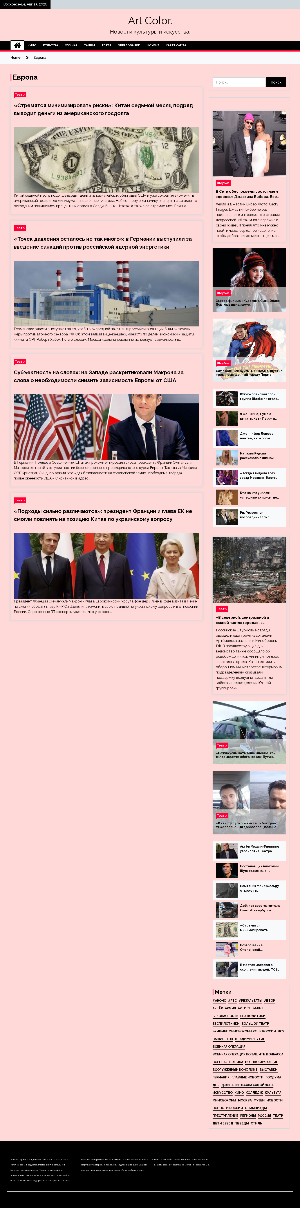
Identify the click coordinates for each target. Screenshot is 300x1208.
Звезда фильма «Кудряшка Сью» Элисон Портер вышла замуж (249, 302)
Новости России (228, 1108)
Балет (258, 1008)
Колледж (254, 1092)
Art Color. (150, 20)
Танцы (89, 45)
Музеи (259, 1100)
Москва (245, 1100)
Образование (129, 45)
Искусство (223, 1092)
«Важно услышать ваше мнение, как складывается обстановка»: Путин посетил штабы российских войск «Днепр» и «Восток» (245, 755)
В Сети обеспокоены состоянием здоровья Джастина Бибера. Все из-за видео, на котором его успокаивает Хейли (247, 194)
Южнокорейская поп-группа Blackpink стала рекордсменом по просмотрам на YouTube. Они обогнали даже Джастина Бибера (260, 396)
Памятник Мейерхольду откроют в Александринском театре (259, 888)
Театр (106, 45)
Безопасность (225, 1016)
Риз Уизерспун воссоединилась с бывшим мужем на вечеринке (255, 515)
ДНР (216, 1085)
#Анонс (219, 1000)
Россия (264, 1115)
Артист (244, 1008)
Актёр (218, 1008)
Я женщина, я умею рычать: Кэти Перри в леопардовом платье (257, 416)
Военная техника (228, 1062)
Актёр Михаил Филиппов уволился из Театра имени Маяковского (260, 849)
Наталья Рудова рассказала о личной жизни (257, 456)
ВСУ (281, 1031)
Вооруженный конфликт (235, 1069)
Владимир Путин (250, 1039)
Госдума (273, 1077)
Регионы (248, 1115)
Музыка (71, 45)
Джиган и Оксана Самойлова (247, 1085)
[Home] (17, 45)
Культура (50, 45)
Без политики (253, 1016)
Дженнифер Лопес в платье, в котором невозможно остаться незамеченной (258, 436)
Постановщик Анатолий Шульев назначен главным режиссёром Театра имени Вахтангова (259, 868)
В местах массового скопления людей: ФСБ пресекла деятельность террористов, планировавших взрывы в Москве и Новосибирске (260, 967)
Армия (230, 1008)
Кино (32, 45)
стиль (256, 1123)
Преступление (225, 1115)
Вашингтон (223, 1039)
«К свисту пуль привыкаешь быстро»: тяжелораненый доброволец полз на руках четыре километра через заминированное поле (246, 825)
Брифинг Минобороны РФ (235, 1031)
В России (267, 1031)
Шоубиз (152, 45)
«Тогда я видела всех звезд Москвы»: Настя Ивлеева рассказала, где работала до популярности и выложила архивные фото (258, 475)
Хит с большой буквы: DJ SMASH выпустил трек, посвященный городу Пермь (249, 372)
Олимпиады (256, 1108)
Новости (275, 1100)
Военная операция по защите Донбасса (248, 1054)
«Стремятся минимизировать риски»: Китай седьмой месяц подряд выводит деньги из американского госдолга (259, 928)
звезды (242, 1123)
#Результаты (250, 1000)
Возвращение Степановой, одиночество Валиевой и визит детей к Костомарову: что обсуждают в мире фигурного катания (259, 947)
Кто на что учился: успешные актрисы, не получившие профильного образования (258, 495)
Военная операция (229, 1046)
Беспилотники (226, 1023)
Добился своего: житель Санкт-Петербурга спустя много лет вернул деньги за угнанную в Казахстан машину (260, 908)
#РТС (232, 1000)
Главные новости (247, 1077)
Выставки (269, 1069)
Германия (221, 1077)
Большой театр (255, 1023)
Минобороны (224, 1100)
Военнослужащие (261, 1062)
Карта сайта (176, 45)
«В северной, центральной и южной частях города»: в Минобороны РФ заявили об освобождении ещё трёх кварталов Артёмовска (242, 620)
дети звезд (223, 1123)
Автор (269, 1000)
